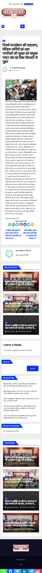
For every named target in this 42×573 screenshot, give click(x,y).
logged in (15, 350)
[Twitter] (17, 224)
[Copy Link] (32, 224)
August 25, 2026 (12, 463)
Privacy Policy (21, 559)
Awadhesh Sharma (18, 68)
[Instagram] (21, 224)
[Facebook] (13, 224)
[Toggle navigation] (22, 26)
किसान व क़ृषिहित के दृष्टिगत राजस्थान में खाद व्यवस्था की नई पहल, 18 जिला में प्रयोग (20, 328)
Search (6, 362)
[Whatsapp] (9, 224)
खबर (4, 40)
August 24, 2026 (12, 485)
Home (21, 564)
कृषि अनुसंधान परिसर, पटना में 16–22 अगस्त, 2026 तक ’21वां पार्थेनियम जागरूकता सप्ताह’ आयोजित (20, 306)
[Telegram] (28, 224)
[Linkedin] (25, 224)
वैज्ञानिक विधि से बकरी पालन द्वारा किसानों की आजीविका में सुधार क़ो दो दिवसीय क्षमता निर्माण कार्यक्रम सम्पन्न (20, 284)
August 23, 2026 (12, 507)
